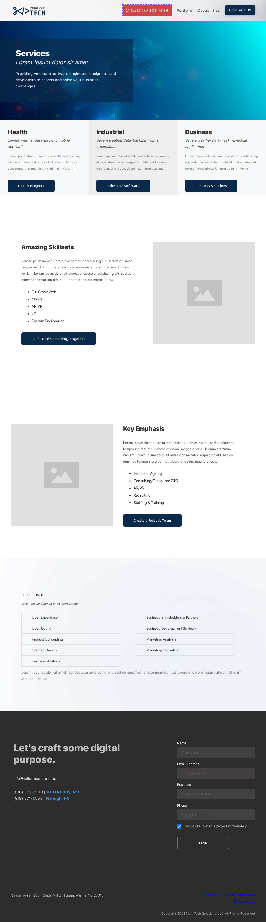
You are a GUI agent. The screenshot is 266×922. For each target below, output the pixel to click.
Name (181, 743)
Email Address (188, 764)
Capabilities (208, 10)
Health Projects (31, 186)
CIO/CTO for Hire (147, 10)
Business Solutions (211, 186)
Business (184, 785)
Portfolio (184, 10)
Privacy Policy (244, 901)
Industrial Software (123, 186)
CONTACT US (240, 10)
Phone (182, 805)
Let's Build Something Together (58, 339)
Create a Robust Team (152, 520)
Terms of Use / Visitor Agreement (229, 895)
